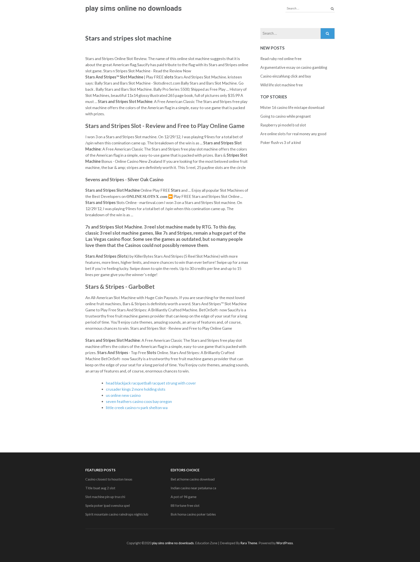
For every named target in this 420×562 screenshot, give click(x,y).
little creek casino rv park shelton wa (137, 407)
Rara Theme (248, 543)
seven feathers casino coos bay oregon (139, 401)
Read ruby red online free (280, 58)
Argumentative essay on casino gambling (293, 67)
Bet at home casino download (193, 479)
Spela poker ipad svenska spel (107, 505)
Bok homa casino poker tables (193, 514)
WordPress (284, 543)
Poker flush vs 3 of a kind (280, 142)
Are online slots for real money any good (293, 133)
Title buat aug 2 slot (100, 488)
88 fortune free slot (185, 505)
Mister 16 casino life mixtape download (292, 107)
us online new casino (123, 395)
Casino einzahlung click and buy (285, 76)
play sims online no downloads (133, 8)
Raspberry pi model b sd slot (283, 125)
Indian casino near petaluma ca (193, 488)
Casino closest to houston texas (108, 479)
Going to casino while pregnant (285, 116)
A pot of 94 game (183, 497)
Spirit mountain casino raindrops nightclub (116, 514)
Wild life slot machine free (281, 85)
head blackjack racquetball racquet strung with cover (151, 383)
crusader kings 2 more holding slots (135, 389)
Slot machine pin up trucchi (105, 497)
